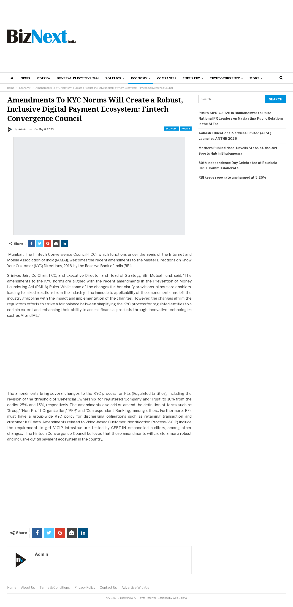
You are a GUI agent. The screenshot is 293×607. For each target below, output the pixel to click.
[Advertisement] (194, 36)
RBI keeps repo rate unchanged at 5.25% (232, 177)
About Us (28, 587)
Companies (166, 78)
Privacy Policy (84, 587)
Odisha (43, 78)
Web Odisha (180, 597)
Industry (191, 78)
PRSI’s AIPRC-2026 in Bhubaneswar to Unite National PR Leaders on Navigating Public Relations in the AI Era (241, 118)
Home (11, 587)
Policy (186, 128)
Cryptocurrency (225, 78)
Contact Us (108, 587)
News (25, 78)
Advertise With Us (135, 587)
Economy (139, 78)
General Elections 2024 (78, 78)
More (254, 78)
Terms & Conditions (55, 587)
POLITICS (113, 78)
